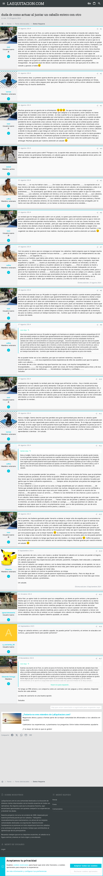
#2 (101, 74)
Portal (55, 800)
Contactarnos (58, 809)
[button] (3, 4)
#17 (100, 658)
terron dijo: (24, 451)
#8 (101, 290)
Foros (55, 804)
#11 (100, 414)
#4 (101, 148)
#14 (100, 551)
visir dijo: (23, 330)
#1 (101, 29)
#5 (101, 181)
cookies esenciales (21, 865)
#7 (101, 247)
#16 (100, 626)
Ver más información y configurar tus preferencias (27, 871)
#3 (101, 106)
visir (4, 18)
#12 (100, 446)
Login (3, 849)
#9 (101, 325)
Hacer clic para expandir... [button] (60, 685)
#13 (100, 514)
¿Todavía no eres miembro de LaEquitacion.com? (46, 714)
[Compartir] (97, 29)
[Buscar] (99, 3)
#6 (101, 213)
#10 (100, 379)
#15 (100, 594)
